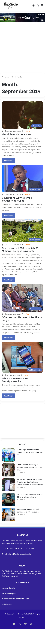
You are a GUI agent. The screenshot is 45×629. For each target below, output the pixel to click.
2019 (11, 77)
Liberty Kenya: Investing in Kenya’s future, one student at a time (29, 467)
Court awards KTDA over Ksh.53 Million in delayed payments (20, 249)
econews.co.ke (7, 604)
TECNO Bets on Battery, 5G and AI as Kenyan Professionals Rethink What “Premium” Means (30, 482)
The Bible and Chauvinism (17, 134)
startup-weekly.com (9, 593)
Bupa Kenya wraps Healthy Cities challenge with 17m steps (29, 450)
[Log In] (33, 6)
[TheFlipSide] (10, 5)
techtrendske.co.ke (8, 588)
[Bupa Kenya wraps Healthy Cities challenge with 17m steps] (8, 455)
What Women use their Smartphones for (15, 379)
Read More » (8, 160)
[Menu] (42, 6)
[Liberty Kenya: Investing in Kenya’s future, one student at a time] (8, 469)
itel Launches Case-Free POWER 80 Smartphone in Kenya (30, 495)
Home (5, 77)
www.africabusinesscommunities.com (15, 599)
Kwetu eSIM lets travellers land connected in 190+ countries (29, 510)
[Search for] (38, 6)
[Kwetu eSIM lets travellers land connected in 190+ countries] (8, 514)
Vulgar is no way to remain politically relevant (17, 199)
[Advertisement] (22, 48)
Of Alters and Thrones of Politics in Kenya (22, 318)
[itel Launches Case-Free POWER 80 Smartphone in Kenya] (8, 499)
